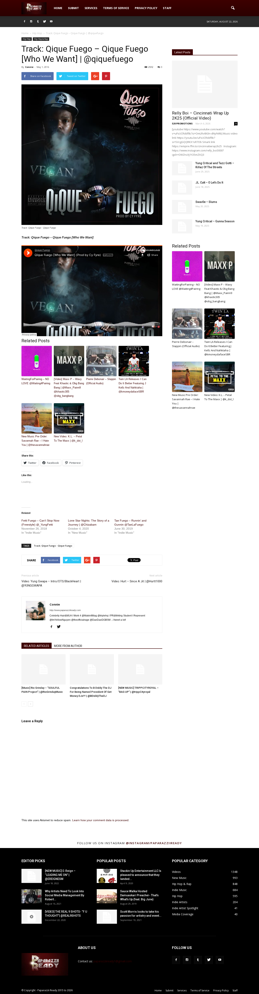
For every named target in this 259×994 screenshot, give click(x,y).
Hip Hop (27, 39)
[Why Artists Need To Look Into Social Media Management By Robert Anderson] (31, 896)
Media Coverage (182, 914)
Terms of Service (116, 8)
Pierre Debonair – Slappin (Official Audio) (101, 381)
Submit (73, 8)
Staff (167, 8)
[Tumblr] (38, 21)
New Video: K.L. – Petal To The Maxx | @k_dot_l (68, 438)
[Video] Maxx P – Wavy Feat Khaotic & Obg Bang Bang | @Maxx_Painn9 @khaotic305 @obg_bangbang (69, 387)
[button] (233, 8)
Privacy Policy (146, 8)
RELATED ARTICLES (36, 646)
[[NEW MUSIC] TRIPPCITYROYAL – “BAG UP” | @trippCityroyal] (140, 669)
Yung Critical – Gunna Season (215, 221)
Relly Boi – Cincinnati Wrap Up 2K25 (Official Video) (200, 116)
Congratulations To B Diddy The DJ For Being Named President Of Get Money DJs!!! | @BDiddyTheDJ (90, 691)
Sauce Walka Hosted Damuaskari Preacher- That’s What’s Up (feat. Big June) (139, 895)
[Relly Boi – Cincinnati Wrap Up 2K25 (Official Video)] (205, 84)
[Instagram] (31, 21)
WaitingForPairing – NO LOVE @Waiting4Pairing (35, 381)
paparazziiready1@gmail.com (112, 961)
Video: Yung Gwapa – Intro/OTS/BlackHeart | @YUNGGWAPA (51, 583)
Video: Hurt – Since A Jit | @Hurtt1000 (136, 581)
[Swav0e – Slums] (182, 207)
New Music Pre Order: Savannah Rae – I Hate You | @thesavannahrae (35, 440)
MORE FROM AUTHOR (68, 646)
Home (58, 8)
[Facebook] (24, 21)
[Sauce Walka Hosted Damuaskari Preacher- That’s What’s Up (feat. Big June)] (107, 896)
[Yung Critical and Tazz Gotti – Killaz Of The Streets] (182, 168)
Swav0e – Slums (206, 202)
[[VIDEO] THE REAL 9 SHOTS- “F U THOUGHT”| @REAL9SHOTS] (31, 917)
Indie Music (179, 890)
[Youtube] (51, 21)
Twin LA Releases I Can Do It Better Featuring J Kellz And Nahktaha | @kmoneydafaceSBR (132, 385)
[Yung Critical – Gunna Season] (182, 226)
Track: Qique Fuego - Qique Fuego (53, 545)
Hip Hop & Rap (41, 39)
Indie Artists (179, 902)
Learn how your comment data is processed (100, 820)
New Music (179, 878)
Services (91, 8)
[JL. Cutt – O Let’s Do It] (182, 188)
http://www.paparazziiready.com (65, 610)
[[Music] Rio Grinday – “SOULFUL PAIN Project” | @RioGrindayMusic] (43, 669)
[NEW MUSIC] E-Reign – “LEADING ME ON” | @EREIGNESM (60, 875)
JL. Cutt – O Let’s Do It (209, 182)
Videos (176, 872)
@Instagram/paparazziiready (154, 843)
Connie (29, 66)
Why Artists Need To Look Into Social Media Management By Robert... (64, 895)
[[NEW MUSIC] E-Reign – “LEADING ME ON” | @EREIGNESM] (31, 876)
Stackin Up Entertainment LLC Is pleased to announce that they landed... (140, 875)
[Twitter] (44, 21)
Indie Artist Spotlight (185, 908)
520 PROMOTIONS (182, 123)
